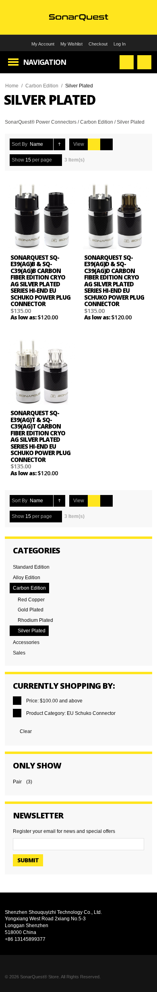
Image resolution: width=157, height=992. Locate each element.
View (78, 144)
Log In (120, 43)
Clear (26, 731)
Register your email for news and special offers (64, 831)
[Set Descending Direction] (59, 144)
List (106, 144)
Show (18, 160)
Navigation (44, 62)
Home (12, 86)
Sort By (19, 144)
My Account (42, 43)
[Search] (127, 62)
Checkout (98, 43)
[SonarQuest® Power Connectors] (78, 17)
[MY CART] (144, 62)
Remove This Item (17, 700)
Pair (17, 782)
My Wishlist (71, 43)
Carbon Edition (41, 86)
